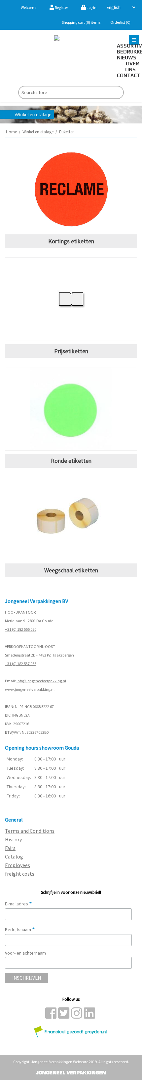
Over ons (132, 66)
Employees (17, 865)
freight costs (19, 873)
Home (11, 132)
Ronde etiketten (71, 460)
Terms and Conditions (29, 830)
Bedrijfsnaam (20, 929)
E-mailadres (18, 903)
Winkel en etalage (37, 132)
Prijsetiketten (71, 351)
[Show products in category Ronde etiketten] (71, 409)
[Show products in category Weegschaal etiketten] (71, 518)
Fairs (10, 848)
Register (61, 7)
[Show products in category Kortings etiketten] (71, 189)
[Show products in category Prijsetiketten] (71, 299)
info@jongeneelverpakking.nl (41, 680)
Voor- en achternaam (25, 953)
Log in (91, 7)
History (13, 839)
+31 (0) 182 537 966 (20, 663)
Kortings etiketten (71, 241)
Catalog (14, 856)
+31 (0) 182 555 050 (20, 629)
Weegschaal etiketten (71, 570)
